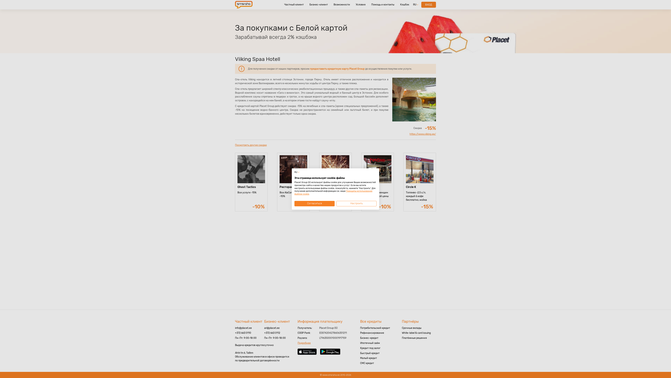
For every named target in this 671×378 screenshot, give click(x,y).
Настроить (356, 203)
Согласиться (314, 203)
